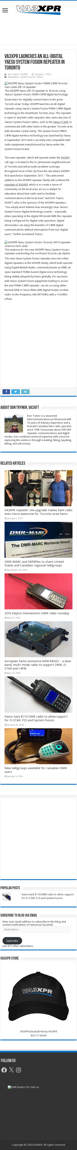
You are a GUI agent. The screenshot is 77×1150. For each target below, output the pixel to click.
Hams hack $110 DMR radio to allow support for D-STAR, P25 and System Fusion (36, 718)
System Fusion (28, 77)
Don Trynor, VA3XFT (18, 74)
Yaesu (40, 77)
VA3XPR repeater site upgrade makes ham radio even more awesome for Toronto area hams (38, 512)
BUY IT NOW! (38, 1035)
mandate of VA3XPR (16, 184)
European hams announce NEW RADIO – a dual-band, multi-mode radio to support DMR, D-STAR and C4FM (38, 664)
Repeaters (13, 77)
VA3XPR (52, 1031)
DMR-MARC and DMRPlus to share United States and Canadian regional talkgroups (34, 563)
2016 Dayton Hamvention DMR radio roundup (37, 613)
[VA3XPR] (38, 10)
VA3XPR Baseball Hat (32, 1031)
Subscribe (12, 940)
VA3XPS (65, 157)
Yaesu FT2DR (60, 122)
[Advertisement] (38, 30)
